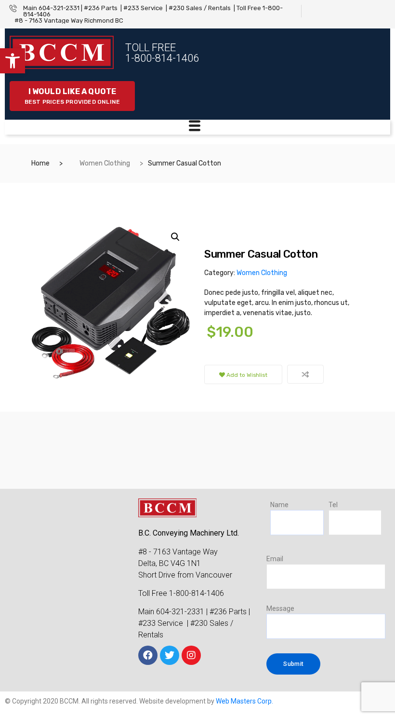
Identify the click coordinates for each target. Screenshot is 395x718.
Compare (305, 374)
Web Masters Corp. (244, 701)
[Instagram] (191, 655)
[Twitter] (169, 655)
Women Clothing (104, 163)
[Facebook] (148, 655)
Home (40, 163)
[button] (12, 60)
